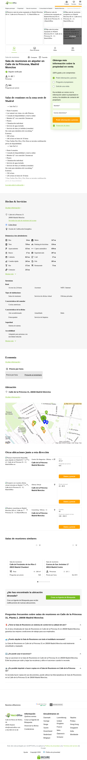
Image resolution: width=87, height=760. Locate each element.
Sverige (46, 721)
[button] (23, 459)
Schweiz (60, 737)
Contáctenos (29, 729)
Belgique (47, 738)
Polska (72, 721)
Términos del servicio (70, 746)
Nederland (47, 734)
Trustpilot (54, 134)
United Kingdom (60, 722)
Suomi (46, 728)
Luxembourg (61, 717)
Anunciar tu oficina (31, 726)
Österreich (61, 734)
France (59, 727)
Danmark (47, 717)
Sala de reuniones (31, 8)
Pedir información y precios (66, 78)
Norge (46, 724)
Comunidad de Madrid (45, 8)
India (72, 731)
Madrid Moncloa (59, 8)
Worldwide (74, 734)
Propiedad (20, 8)
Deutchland (48, 731)
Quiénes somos (30, 716)
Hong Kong (74, 724)
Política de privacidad (52, 746)
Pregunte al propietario (64, 82)
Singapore (74, 728)
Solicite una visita (62, 86)
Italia (58, 730)
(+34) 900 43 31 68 (11, 730)
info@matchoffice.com (12, 727)
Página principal (10, 8)
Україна (73, 717)
